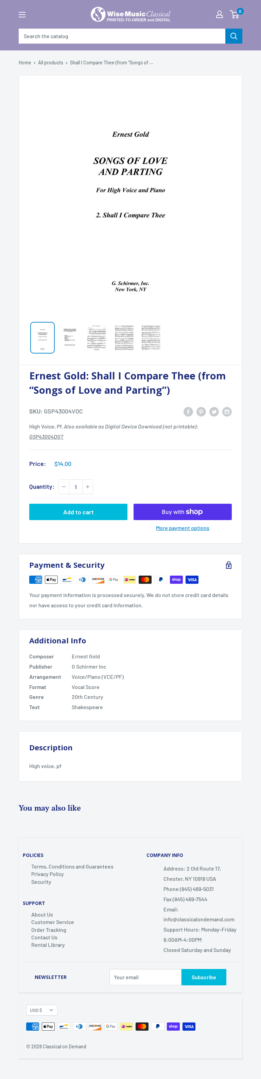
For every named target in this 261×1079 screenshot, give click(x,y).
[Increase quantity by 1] (88, 487)
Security (41, 881)
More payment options (182, 528)
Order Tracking (48, 929)
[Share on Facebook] (188, 411)
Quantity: (41, 486)
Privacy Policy (47, 874)
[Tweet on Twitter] (214, 411)
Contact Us (44, 937)
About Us (42, 914)
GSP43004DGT (46, 436)
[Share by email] (227, 411)
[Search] (233, 36)
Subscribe (204, 977)
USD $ (36, 1010)
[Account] (219, 14)
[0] (234, 14)
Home (25, 62)
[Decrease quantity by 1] (64, 487)
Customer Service (52, 922)
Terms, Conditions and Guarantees (72, 866)
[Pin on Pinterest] (201, 411)
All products (50, 62)
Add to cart (78, 512)
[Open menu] (22, 14)
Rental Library (48, 944)
